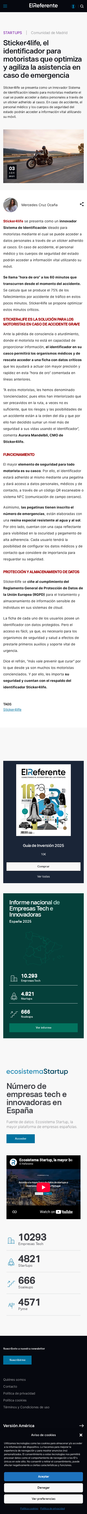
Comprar (43, 866)
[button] (81, 1435)
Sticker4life (12, 710)
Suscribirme (17, 1360)
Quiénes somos (14, 1380)
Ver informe (43, 1027)
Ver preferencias (43, 1498)
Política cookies (29, 1508)
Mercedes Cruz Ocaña (39, 205)
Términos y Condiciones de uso (26, 1407)
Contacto (10, 1386)
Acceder (21, 1138)
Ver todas (43, 876)
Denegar (43, 1487)
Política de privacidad (52, 1508)
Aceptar (43, 1476)
